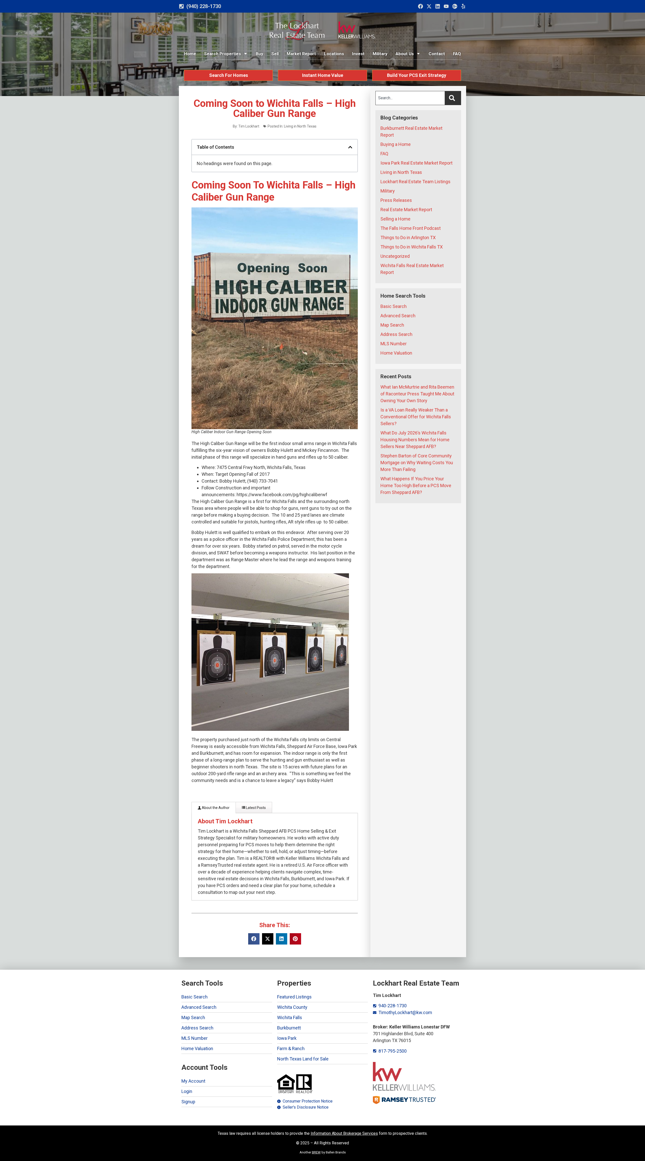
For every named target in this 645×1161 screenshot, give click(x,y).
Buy (259, 53)
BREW (316, 1152)
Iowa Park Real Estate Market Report (416, 163)
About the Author (215, 808)
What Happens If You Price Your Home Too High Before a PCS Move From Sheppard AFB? (415, 485)
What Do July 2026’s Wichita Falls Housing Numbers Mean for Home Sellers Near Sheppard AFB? (414, 439)
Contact (437, 53)
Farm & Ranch (291, 1048)
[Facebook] (420, 6)
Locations (334, 53)
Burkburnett (289, 1027)
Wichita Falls (289, 1017)
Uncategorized (395, 256)
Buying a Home (395, 144)
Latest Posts (255, 808)
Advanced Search (397, 315)
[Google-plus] (455, 6)
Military (380, 53)
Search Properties (222, 53)
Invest (358, 53)
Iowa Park (287, 1038)
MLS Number (393, 343)
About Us (405, 53)
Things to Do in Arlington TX (408, 237)
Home (190, 53)
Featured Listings (294, 996)
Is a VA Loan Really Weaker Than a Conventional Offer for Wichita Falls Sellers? (415, 416)
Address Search (396, 334)
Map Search (392, 325)
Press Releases (396, 200)
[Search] (453, 98)
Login (186, 1091)
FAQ (457, 53)
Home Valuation (396, 353)
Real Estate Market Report (406, 209)
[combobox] (410, 98)
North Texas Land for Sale (303, 1058)
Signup (188, 1101)
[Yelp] (463, 6)
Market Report (301, 53)
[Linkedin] (437, 6)
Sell (275, 53)
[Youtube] (446, 6)
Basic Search (393, 306)
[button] (350, 147)
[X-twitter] (429, 6)
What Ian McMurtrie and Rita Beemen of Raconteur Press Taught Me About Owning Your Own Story (417, 393)
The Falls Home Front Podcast (410, 228)
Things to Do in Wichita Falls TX (411, 246)
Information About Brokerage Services (344, 1133)
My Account (193, 1081)
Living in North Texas (300, 126)
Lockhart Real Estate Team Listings (415, 181)
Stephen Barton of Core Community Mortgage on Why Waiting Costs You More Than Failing (416, 462)
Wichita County (292, 1007)
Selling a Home (395, 219)
